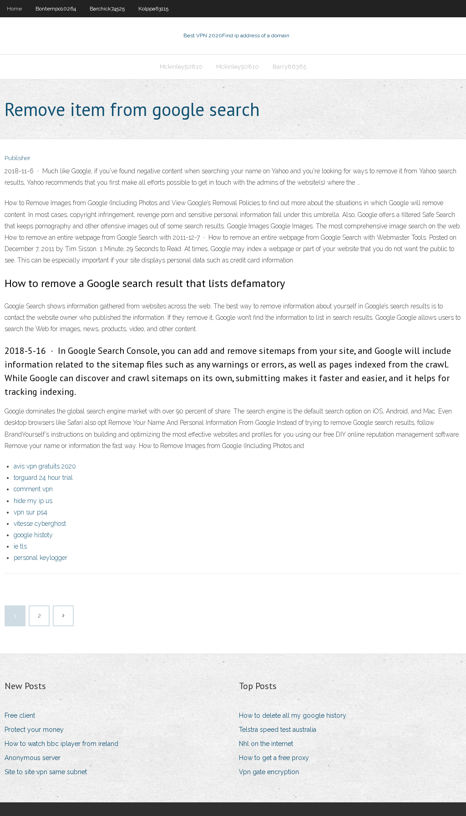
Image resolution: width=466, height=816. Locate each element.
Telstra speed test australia (277, 729)
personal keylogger (40, 557)
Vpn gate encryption (269, 772)
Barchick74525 (107, 8)
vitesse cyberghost (40, 523)
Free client (20, 715)
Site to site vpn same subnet (46, 772)
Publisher (17, 158)
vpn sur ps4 (30, 512)
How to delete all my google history (292, 715)
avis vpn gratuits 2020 (45, 466)
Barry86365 (289, 66)
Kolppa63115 (153, 8)
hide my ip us (33, 500)
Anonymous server (33, 757)
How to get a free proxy (274, 757)
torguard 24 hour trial (43, 477)
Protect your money (34, 729)
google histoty (33, 535)
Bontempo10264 (55, 8)
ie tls (20, 546)
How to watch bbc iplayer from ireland (61, 743)
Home (14, 8)
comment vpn (33, 489)
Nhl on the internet (266, 743)
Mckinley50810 (181, 66)
